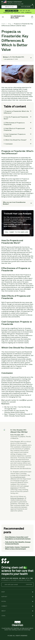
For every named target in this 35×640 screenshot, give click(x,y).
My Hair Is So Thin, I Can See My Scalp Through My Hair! (17, 408)
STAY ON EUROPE (25, 7)
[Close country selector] (32, 4)
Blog (9, 24)
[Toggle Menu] (3, 17)
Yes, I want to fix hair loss (16, 232)
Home (3, 24)
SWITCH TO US (9, 7)
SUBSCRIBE (29, 584)
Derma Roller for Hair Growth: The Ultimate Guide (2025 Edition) (16, 411)
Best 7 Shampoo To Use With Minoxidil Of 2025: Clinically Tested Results (18, 415)
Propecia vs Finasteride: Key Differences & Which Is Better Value (17, 25)
